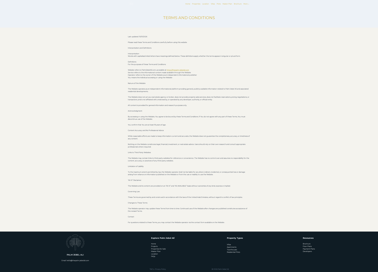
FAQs (153, 256)
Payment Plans (309, 249)
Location (205, 4)
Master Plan (227, 4)
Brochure (238, 4)
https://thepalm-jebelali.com (178, 70)
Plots (219, 4)
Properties (196, 4)
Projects (154, 246)
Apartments (231, 247)
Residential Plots (233, 252)
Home (187, 4)
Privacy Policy (160, 269)
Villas (213, 4)
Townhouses (232, 250)
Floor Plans (307, 246)
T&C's (152, 269)
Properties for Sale (158, 249)
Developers (307, 251)
